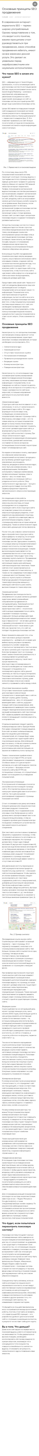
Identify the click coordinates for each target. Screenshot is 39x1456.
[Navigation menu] (35, 4)
